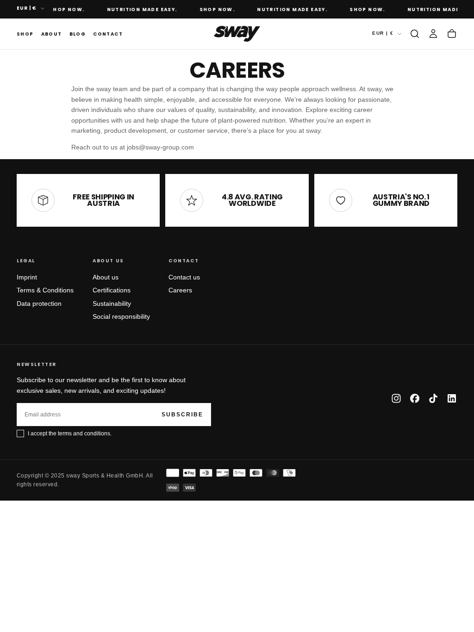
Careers (180, 290)
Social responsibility (121, 316)
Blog (77, 34)
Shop (25, 34)
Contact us (184, 277)
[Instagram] (396, 398)
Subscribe (182, 414)
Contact (108, 34)
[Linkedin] (451, 398)
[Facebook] (414, 398)
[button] (414, 33)
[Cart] (451, 33)
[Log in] (433, 33)
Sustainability (112, 303)
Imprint (27, 277)
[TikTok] (433, 398)
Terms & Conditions (45, 290)
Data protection (39, 303)
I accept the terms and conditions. (70, 433)
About (51, 34)
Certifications (112, 290)
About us (105, 277)
